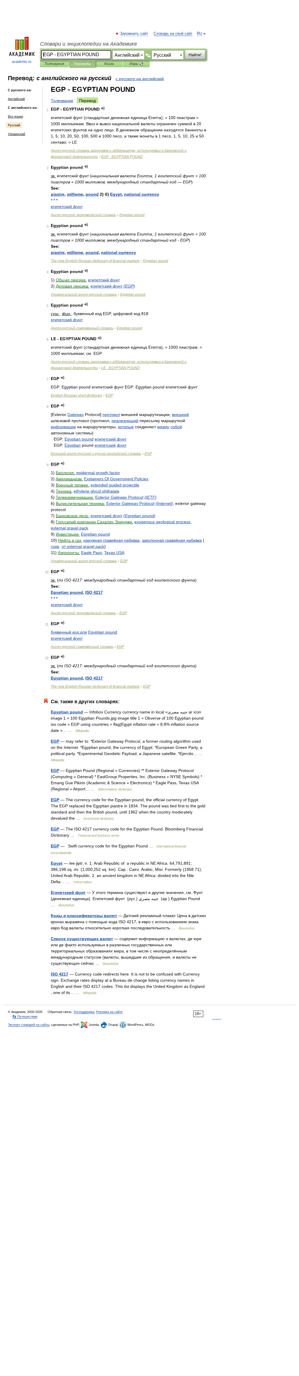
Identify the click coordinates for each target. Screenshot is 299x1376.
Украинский (16, 134)
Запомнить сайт (134, 34)
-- (96, 454)
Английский (16, 99)
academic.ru (22, 62)
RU (199, 34)
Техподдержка (83, 1012)
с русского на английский (140, 78)
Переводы (82, 64)
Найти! (195, 54)
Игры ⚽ (136, 64)
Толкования (54, 64)
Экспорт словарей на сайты (28, 1024)
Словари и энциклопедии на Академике (88, 44)
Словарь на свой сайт (173, 34)
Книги (109, 64)
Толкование (62, 100)
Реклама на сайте (109, 1012)
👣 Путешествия (24, 1016)
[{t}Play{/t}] (103, 108)
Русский (14, 125)
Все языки (15, 116)
